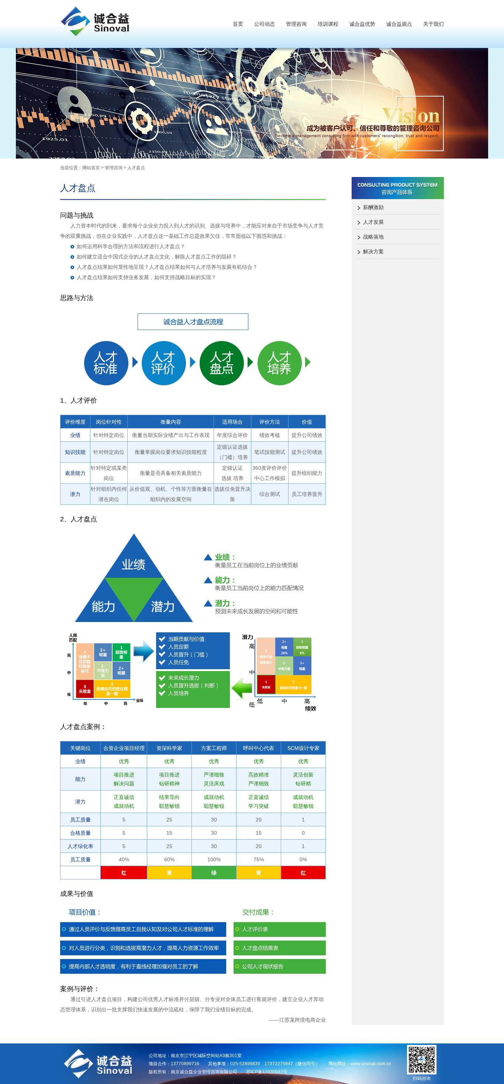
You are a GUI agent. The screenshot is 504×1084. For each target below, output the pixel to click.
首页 (238, 24)
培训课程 (328, 24)
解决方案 (373, 251)
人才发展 (373, 222)
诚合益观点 (399, 24)
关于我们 (433, 24)
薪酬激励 (373, 207)
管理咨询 (296, 24)
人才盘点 (136, 167)
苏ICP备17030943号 (266, 1071)
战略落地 (373, 237)
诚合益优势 (362, 24)
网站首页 (91, 167)
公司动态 (264, 24)
